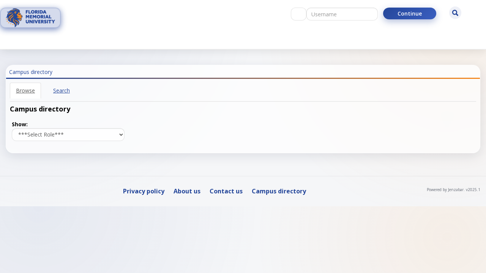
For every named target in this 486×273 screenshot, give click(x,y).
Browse (25, 90)
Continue (410, 13)
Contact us (226, 191)
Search (61, 90)
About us (187, 191)
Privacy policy (143, 191)
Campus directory (279, 191)
